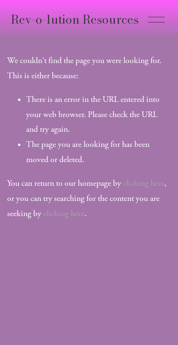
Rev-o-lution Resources (75, 19)
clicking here (143, 183)
